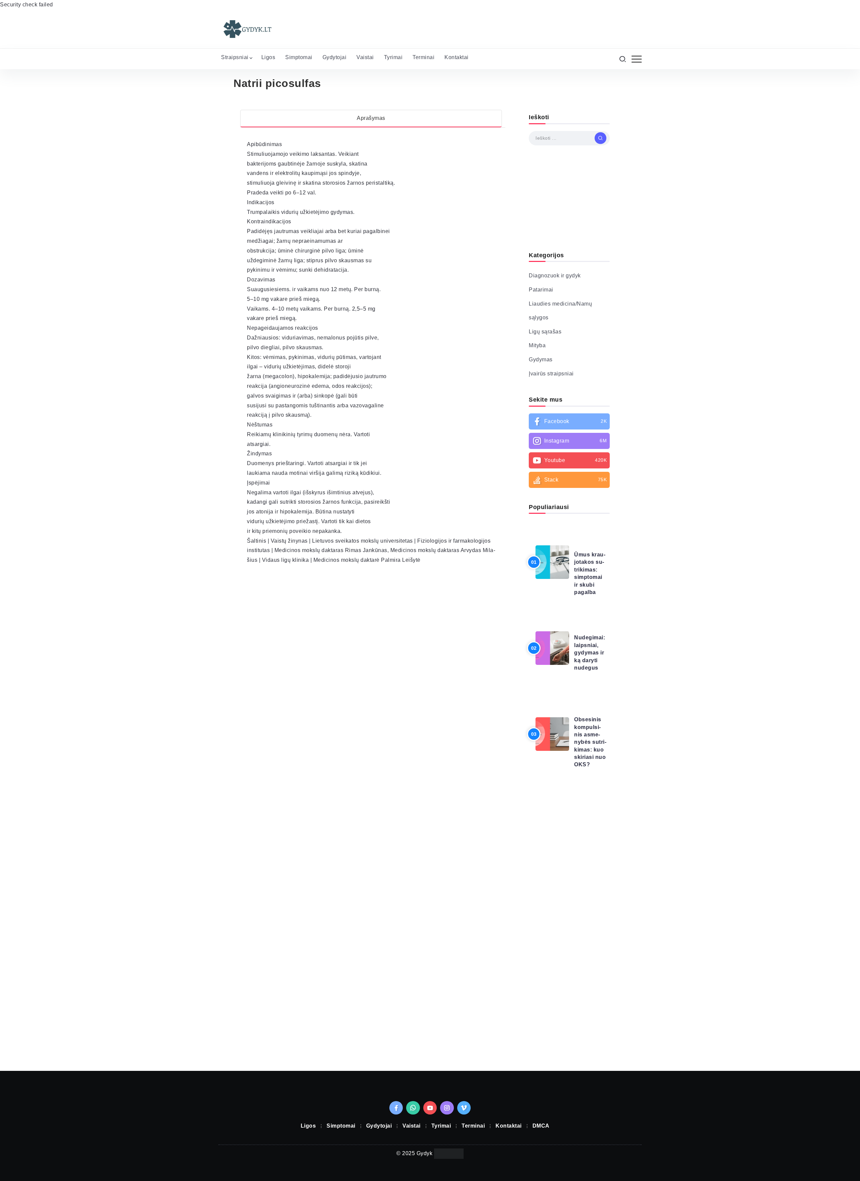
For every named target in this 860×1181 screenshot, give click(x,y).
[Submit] (600, 138)
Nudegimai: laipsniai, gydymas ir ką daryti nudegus (589, 653)
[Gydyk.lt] (246, 29)
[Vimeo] (464, 1108)
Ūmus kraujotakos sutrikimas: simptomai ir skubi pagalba (589, 573)
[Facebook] (569, 421)
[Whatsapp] (413, 1108)
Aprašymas (371, 118)
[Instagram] (569, 441)
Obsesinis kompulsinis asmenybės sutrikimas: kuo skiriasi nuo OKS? (590, 742)
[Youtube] (569, 460)
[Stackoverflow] (569, 480)
